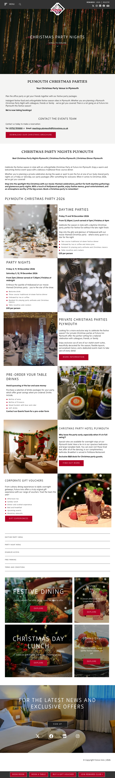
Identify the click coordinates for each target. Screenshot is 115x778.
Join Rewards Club (91, 774)
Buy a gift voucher (63, 774)
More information (73, 430)
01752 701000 (16, 201)
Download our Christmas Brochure (31, 207)
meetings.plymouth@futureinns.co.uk (50, 201)
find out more (71, 536)
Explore (38, 681)
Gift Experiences (18, 591)
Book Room (18, 774)
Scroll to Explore (57, 79)
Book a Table (39, 774)
